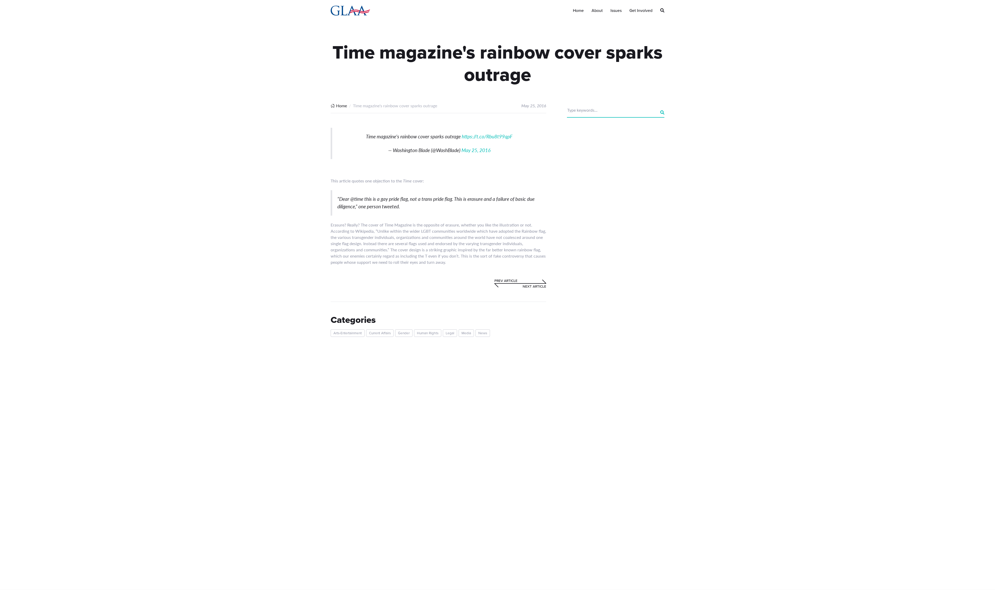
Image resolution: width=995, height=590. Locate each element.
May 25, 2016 (476, 150)
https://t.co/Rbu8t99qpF (487, 136)
